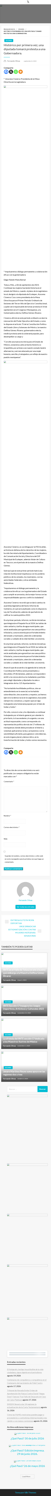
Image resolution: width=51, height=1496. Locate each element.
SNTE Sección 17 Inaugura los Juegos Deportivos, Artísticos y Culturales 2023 (23, 1007)
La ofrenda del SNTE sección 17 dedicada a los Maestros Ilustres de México (23, 1040)
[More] (20, 72)
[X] (11, 72)
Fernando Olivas (13, 61)
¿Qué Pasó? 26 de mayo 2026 (27, 1466)
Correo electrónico (12, 827)
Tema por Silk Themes (25, 1492)
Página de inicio (9, 29)
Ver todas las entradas (25, 907)
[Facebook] (6, 72)
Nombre (7, 816)
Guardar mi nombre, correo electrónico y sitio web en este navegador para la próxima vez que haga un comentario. (24, 859)
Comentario (9, 781)
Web (5, 839)
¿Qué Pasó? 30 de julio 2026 (27, 1438)
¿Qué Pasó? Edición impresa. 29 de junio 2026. (27, 1452)
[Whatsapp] (16, 72)
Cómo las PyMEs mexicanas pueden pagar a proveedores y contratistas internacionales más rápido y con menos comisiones (27, 1417)
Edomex (21, 29)
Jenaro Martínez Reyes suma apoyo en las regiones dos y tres (24, 1073)
